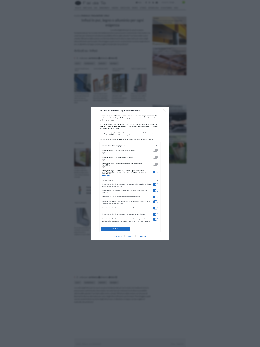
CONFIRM (115, 229)
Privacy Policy (141, 236)
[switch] (155, 150)
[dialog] (130, 173)
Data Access (130, 236)
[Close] (165, 111)
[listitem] (130, 146)
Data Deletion (118, 236)
